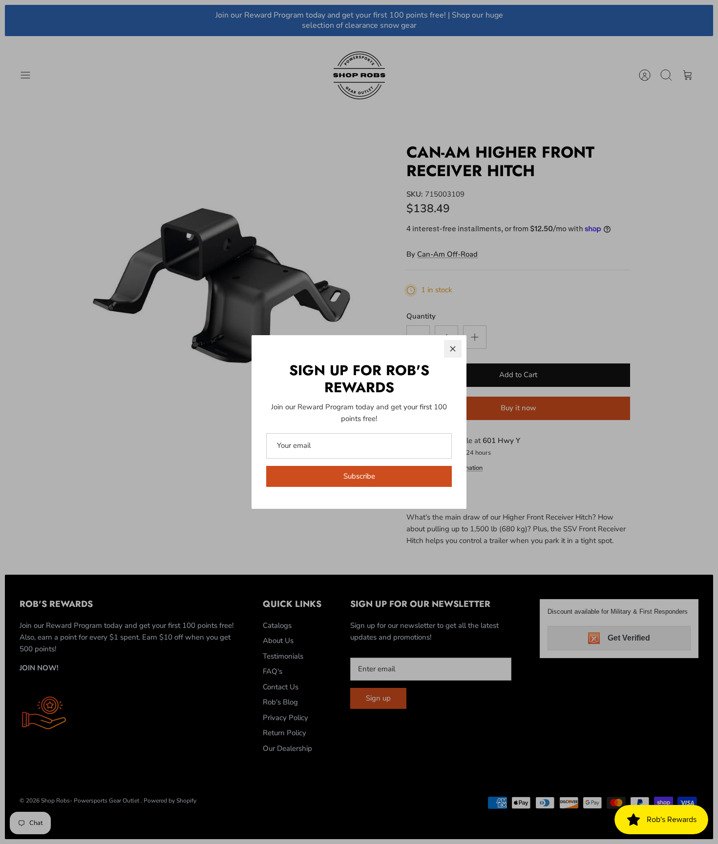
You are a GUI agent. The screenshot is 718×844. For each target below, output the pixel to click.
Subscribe (359, 476)
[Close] (453, 349)
